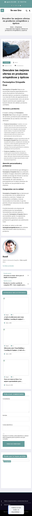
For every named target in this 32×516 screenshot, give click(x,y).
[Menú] (2, 10)
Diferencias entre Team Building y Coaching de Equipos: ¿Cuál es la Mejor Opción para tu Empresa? (14, 349)
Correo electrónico (8, 425)
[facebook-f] (12, 5)
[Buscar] (26, 11)
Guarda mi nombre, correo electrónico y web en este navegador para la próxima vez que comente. (15, 437)
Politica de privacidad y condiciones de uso (16, 501)
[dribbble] (16, 5)
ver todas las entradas (8, 265)
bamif (16, 62)
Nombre (5, 415)
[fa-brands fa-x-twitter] (14, 5)
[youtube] (20, 5)
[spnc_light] (29, 10)
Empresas (6, 62)
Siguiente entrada (8, 280)
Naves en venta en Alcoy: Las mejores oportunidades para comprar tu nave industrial (13, 380)
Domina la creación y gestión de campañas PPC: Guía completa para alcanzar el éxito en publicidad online (14, 284)
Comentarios (6, 399)
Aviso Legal (7, 504)
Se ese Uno (15, 10)
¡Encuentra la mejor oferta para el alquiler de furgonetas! (14, 276)
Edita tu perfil (23, 260)
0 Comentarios (20, 65)
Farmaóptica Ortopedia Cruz (11, 89)
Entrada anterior (7, 273)
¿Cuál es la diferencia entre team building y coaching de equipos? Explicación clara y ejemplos (14, 318)
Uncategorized (7, 461)
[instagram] (18, 5)
